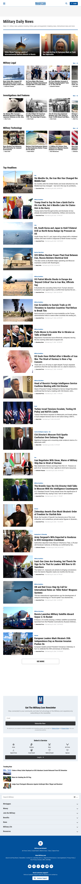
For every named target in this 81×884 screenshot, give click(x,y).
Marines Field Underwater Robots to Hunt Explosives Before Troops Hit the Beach (36, 148)
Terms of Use (55, 728)
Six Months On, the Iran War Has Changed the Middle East (56, 179)
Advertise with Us (38, 858)
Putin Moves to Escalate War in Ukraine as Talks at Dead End (54, 333)
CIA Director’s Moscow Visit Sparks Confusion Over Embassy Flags (51, 436)
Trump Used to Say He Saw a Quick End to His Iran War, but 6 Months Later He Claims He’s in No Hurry (54, 205)
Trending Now (7, 767)
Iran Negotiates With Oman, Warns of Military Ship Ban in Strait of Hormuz (55, 462)
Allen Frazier (8, 119)
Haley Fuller (7, 151)
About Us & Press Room (12, 858)
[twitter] (42, 866)
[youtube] (29, 866)
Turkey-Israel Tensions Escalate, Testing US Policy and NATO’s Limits (55, 410)
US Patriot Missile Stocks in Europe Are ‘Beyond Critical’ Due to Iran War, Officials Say (54, 282)
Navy (50, 850)
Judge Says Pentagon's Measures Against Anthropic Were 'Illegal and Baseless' (37, 784)
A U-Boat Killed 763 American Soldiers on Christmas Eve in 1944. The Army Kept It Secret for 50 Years (35, 115)
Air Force (24, 850)
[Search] (66, 3)
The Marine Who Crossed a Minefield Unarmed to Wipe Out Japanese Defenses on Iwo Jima (13, 115)
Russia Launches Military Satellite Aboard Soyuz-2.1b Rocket (54, 615)
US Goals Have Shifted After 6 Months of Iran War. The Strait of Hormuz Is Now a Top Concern (55, 359)
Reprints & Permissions (50, 858)
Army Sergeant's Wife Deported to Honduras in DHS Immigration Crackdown (55, 538)
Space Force (55, 850)
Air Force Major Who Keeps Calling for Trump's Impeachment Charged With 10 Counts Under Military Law (36, 83)
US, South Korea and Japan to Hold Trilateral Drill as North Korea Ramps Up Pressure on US (55, 231)
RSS (44, 859)
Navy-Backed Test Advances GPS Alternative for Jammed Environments (12, 148)
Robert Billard (30, 151)
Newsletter (22, 858)
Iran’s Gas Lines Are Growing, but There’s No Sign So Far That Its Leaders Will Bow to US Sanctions (55, 564)
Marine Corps (43, 850)
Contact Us (29, 858)
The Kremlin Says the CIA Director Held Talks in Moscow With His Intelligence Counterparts (56, 487)
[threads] (51, 866)
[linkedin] (47, 866)
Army (29, 850)
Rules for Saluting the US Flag (21, 777)
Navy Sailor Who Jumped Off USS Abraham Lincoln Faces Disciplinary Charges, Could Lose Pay (13, 83)
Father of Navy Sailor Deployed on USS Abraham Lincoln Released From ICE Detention (39, 770)
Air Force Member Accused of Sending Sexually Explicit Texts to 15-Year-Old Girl (59, 83)
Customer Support (42, 878)
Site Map (48, 859)
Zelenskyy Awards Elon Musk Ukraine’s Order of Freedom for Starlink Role (55, 513)
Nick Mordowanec (54, 151)
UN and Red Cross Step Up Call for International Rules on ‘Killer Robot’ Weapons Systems (55, 590)
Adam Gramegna (31, 86)
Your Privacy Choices (36, 859)
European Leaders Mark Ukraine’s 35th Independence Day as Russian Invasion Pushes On (52, 641)
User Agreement (61, 858)
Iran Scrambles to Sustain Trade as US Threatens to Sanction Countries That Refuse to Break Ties (55, 308)
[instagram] (38, 866)
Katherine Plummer (9, 86)
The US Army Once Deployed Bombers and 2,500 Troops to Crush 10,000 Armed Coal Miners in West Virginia (59, 115)
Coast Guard (35, 850)
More (74, 63)
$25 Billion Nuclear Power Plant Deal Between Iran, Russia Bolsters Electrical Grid (56, 256)
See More (40, 661)
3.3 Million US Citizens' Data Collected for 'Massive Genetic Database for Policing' (58, 148)
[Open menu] (4, 4)
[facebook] (34, 866)
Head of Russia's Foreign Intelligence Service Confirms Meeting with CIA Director (55, 385)
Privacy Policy (65, 728)
